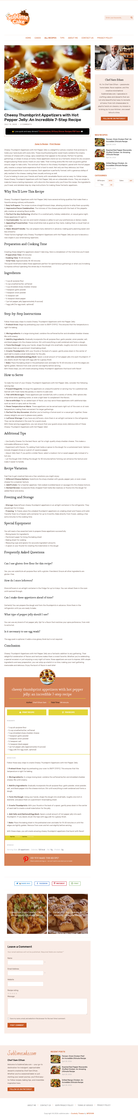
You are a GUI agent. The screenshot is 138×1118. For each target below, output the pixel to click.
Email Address (13, 969)
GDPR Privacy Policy (64, 1105)
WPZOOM (90, 1113)
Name (10, 958)
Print (76, 883)
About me (73, 38)
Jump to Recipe (41, 144)
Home (28, 38)
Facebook (43, 883)
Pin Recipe (70, 712)
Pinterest (60, 883)
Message (11, 996)
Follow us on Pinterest (21, 1089)
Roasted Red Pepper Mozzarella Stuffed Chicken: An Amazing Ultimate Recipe (119, 152)
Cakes (38, 38)
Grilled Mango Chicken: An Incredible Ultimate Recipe (116, 164)
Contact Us (87, 38)
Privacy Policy (105, 38)
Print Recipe (55, 144)
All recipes (50, 38)
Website (11, 980)
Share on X (25, 883)
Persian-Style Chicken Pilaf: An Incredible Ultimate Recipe (119, 140)
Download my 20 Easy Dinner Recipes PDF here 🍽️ (61, 131)
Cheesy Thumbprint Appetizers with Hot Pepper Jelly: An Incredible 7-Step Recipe (42, 117)
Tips (62, 38)
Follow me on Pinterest (114, 119)
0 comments (26, 124)
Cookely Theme (77, 1113)
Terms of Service (85, 1105)
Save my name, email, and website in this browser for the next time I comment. (37, 1019)
